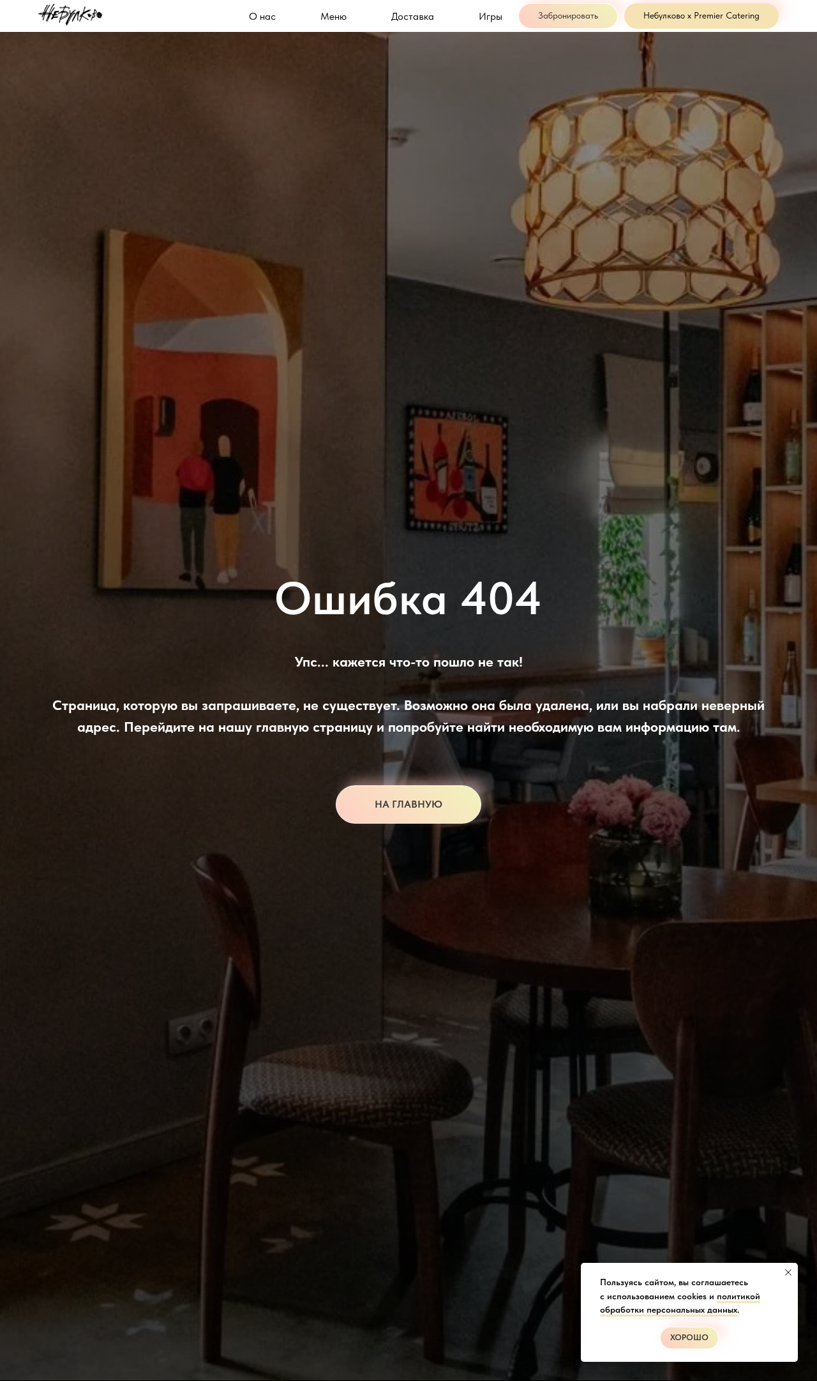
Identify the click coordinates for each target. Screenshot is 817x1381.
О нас (262, 16)
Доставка (412, 16)
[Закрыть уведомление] (788, 1272)
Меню (333, 16)
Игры (490, 16)
